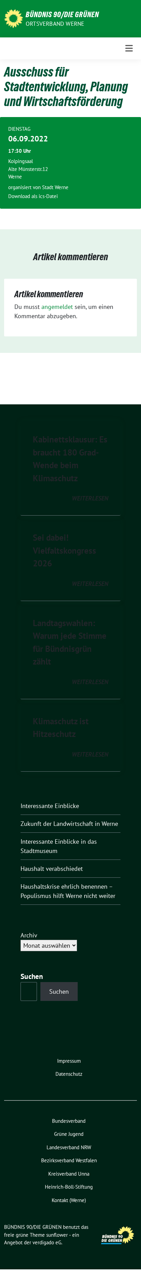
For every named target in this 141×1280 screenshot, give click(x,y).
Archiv (29, 935)
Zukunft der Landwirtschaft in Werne (69, 824)
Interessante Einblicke (50, 806)
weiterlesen (90, 498)
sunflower (57, 1235)
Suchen (32, 976)
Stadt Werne (55, 187)
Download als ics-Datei (33, 196)
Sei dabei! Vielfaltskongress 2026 (64, 550)
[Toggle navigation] (129, 48)
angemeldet (57, 307)
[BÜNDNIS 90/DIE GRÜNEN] (13, 18)
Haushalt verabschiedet (52, 869)
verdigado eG (47, 1242)
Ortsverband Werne (55, 23)
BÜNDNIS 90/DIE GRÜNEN (62, 14)
